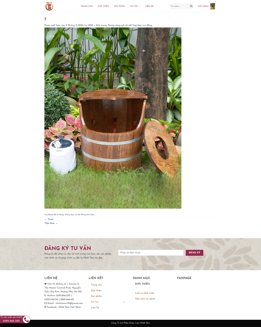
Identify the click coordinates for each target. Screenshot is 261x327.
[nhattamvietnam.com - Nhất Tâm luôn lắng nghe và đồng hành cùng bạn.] (59, 6)
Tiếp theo (51, 223)
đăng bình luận (87, 215)
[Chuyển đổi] (124, 302)
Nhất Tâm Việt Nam (70, 307)
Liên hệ (149, 6)
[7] (112, 118)
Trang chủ (87, 6)
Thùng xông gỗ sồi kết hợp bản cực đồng (130, 25)
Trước (48, 219)
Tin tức (134, 6)
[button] (207, 6)
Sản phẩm (119, 6)
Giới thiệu (103, 6)
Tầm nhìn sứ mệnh (145, 299)
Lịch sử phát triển (144, 293)
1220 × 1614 (94, 25)
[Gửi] (191, 6)
